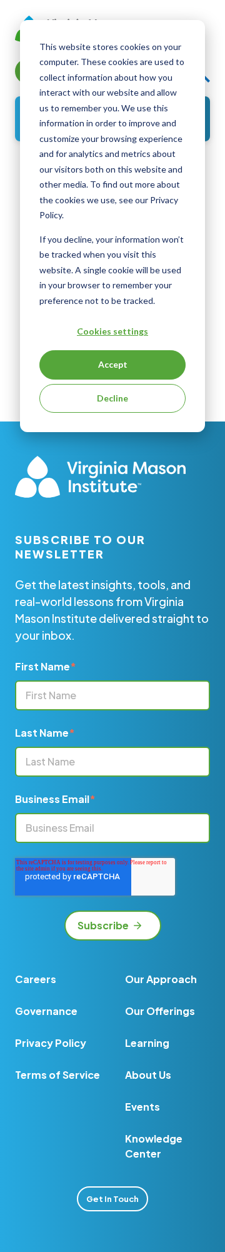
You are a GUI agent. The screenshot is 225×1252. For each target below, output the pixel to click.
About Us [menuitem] (148, 1074)
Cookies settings (112, 331)
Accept (113, 364)
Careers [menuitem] (35, 979)
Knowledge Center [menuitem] (153, 1146)
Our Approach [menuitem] (161, 979)
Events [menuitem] (142, 1106)
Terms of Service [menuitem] (57, 1074)
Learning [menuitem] (147, 1042)
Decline (112, 398)
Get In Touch (112, 1199)
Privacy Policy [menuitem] (50, 1042)
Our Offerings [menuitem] (160, 1010)
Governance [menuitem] (46, 1010)
